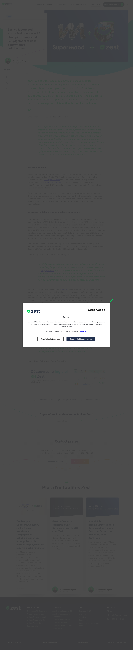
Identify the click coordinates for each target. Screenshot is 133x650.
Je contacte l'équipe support (81, 339)
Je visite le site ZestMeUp (50, 339)
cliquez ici (83, 331)
